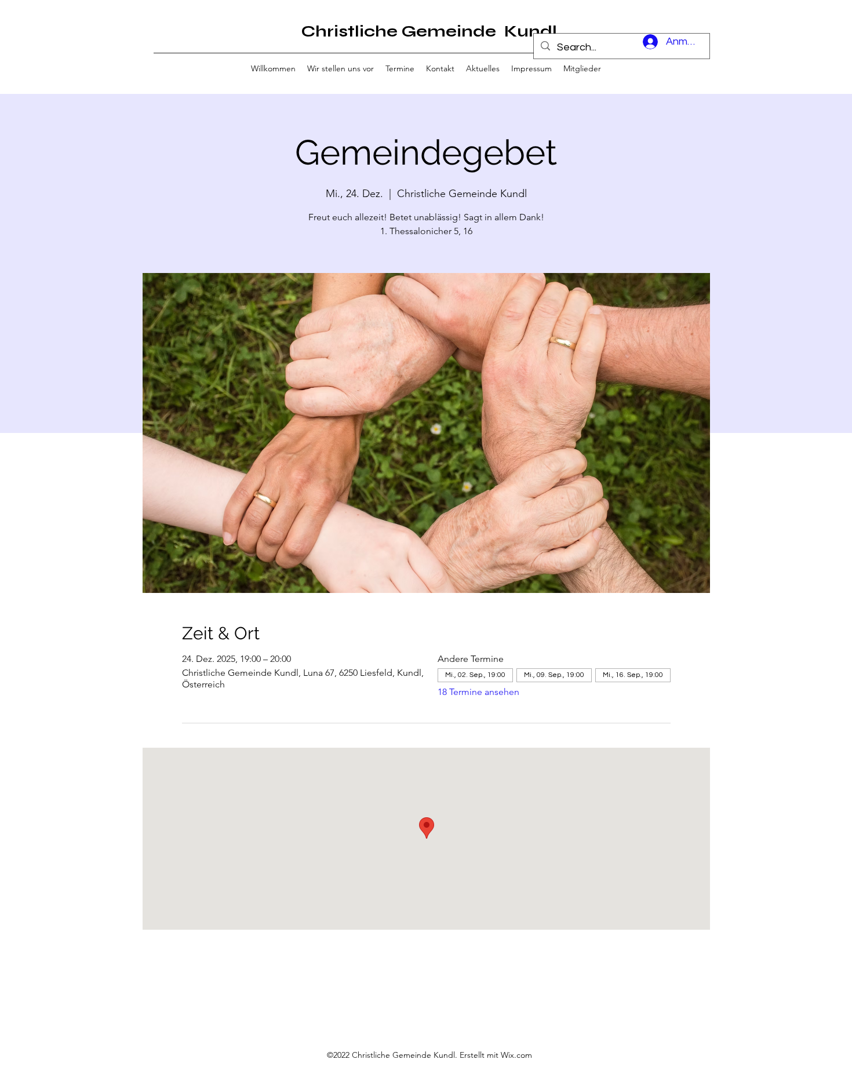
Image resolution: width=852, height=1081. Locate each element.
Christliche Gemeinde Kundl (429, 31)
